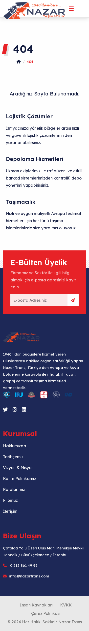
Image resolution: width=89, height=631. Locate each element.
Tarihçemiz (13, 456)
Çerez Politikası (45, 613)
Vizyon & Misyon (18, 467)
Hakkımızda (14, 445)
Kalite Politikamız (19, 478)
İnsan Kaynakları (36, 604)
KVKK (66, 604)
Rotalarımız (14, 489)
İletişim (10, 511)
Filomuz (10, 500)
